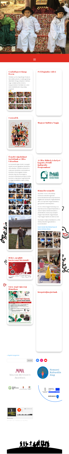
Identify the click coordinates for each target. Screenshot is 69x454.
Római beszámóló (46, 190)
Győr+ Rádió (9, 420)
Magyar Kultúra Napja (48, 123)
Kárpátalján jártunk (47, 292)
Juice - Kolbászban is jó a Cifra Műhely (20, 420)
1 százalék (13, 118)
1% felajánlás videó (47, 72)
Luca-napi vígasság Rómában (18, 288)
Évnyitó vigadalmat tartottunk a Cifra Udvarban (18, 159)
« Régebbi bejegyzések (13, 355)
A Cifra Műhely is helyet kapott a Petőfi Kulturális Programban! (49, 163)
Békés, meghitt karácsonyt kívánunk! (19, 259)
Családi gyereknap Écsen (18, 73)
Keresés (30, 360)
